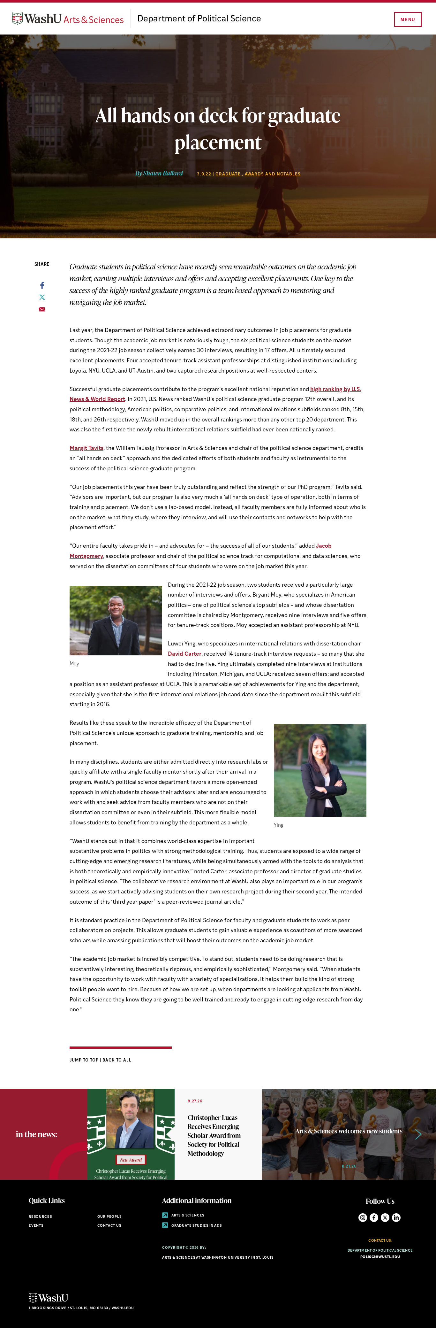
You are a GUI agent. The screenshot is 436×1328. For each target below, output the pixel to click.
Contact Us (109, 1226)
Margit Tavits (86, 448)
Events (36, 1226)
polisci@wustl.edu (380, 1257)
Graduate (228, 174)
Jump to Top (85, 1060)
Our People (109, 1217)
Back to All (117, 1060)
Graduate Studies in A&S (196, 1226)
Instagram (362, 1217)
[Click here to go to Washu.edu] (48, 1302)
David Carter (184, 654)
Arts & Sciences (187, 1215)
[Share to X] (42, 299)
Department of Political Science (199, 19)
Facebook (374, 1217)
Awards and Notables (273, 174)
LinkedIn (396, 1217)
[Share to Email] (42, 311)
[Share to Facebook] (42, 287)
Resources (40, 1217)
